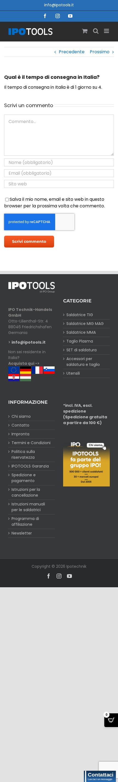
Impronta (20, 434)
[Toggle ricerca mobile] (96, 31)
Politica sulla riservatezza (23, 454)
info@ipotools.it (59, 5)
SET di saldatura (81, 350)
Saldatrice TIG (79, 315)
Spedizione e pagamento (24, 477)
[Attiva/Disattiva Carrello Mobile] (85, 31)
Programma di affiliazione (25, 521)
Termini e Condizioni (31, 443)
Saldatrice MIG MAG (85, 323)
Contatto (20, 425)
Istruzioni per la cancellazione (26, 492)
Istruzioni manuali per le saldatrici (28, 507)
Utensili (73, 373)
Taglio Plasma (79, 341)
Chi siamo (21, 416)
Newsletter (22, 533)
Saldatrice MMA (81, 332)
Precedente (72, 52)
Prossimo (99, 52)
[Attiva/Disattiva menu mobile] (107, 31)
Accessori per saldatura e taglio (83, 361)
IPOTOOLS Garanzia (30, 466)
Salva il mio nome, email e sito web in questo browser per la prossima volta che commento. (54, 202)
